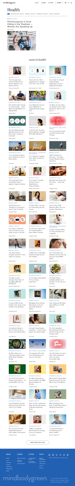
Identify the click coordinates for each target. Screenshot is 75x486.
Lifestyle (8, 464)
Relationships (9, 468)
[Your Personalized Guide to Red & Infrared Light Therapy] (57, 121)
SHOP (59, 2)
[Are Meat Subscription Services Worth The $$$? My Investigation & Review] (37, 369)
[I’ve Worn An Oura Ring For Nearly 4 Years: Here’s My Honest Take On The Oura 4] (57, 96)
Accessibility (62, 480)
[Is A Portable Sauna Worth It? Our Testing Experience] (37, 268)
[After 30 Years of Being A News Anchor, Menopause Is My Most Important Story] (37, 394)
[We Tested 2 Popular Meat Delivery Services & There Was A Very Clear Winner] (57, 369)
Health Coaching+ (21, 458)
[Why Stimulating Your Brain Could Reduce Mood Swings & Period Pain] (57, 394)
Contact (41, 465)
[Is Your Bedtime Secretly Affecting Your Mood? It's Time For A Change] (17, 394)
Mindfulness (9, 466)
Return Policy (57, 480)
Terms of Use (61, 478)
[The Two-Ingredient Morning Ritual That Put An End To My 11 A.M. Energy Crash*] (57, 319)
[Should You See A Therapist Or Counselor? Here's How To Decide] (17, 196)
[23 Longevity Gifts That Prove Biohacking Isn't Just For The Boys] (37, 344)
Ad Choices (67, 480)
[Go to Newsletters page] (65, 3)
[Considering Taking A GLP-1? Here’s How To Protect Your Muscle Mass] (17, 319)
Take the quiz (42, 463)
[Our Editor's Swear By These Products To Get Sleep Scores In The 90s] (17, 219)
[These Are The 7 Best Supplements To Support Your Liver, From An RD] (37, 70)
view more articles (37, 442)
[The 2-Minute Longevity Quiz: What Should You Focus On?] (37, 146)
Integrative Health (17, 14)
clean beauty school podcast (32, 462)
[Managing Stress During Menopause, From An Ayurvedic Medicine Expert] (37, 294)
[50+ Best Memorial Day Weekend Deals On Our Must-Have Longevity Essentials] (17, 121)
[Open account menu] (71, 3)
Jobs (52, 478)
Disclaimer (66, 478)
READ (37, 2)
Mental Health (30, 14)
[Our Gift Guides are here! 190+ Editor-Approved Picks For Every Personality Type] (57, 344)
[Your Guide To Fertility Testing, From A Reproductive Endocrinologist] (37, 171)
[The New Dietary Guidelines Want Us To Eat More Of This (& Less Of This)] (57, 268)
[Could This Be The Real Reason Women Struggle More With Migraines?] (37, 121)
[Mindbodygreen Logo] (9, 3)
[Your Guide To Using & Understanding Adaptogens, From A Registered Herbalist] (57, 70)
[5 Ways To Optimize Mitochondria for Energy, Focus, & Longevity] (37, 419)
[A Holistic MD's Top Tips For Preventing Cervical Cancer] (37, 196)
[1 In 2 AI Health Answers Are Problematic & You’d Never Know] (17, 146)
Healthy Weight (54, 14)
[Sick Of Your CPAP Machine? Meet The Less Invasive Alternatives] (57, 196)
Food (7, 460)
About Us (41, 467)
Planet (7, 471)
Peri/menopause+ (21, 463)
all (8, 14)
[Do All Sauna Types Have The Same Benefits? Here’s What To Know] (37, 219)
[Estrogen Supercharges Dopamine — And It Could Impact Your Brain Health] (37, 319)
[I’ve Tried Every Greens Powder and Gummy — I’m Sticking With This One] (17, 369)
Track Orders (42, 461)
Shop (41, 454)
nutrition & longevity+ (19, 461)
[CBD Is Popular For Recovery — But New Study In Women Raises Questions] (57, 146)
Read (8, 454)
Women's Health (42, 14)
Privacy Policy (52, 480)
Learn (19, 454)
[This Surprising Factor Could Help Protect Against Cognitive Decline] (17, 171)
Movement (8, 462)
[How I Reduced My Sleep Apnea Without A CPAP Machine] (57, 294)
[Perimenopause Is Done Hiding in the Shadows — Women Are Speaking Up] (21, 40)
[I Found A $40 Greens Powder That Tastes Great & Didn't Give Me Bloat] (17, 294)
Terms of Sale (56, 478)
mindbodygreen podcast (32, 459)
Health (7, 458)
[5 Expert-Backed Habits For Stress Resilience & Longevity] (57, 219)
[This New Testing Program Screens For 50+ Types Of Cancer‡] (17, 243)
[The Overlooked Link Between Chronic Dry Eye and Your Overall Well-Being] (57, 243)
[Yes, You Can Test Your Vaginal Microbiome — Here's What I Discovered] (17, 419)
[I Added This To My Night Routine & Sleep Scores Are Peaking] (37, 243)
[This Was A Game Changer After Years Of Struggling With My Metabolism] (17, 268)
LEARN (43, 2)
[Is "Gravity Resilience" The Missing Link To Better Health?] (57, 419)
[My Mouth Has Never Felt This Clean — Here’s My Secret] (57, 171)
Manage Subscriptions (42, 459)
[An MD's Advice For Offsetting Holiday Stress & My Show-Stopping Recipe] (17, 344)
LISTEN (50, 2)
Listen (31, 454)
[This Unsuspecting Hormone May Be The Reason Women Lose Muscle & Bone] (17, 70)
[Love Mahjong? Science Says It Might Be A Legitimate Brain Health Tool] (37, 96)
